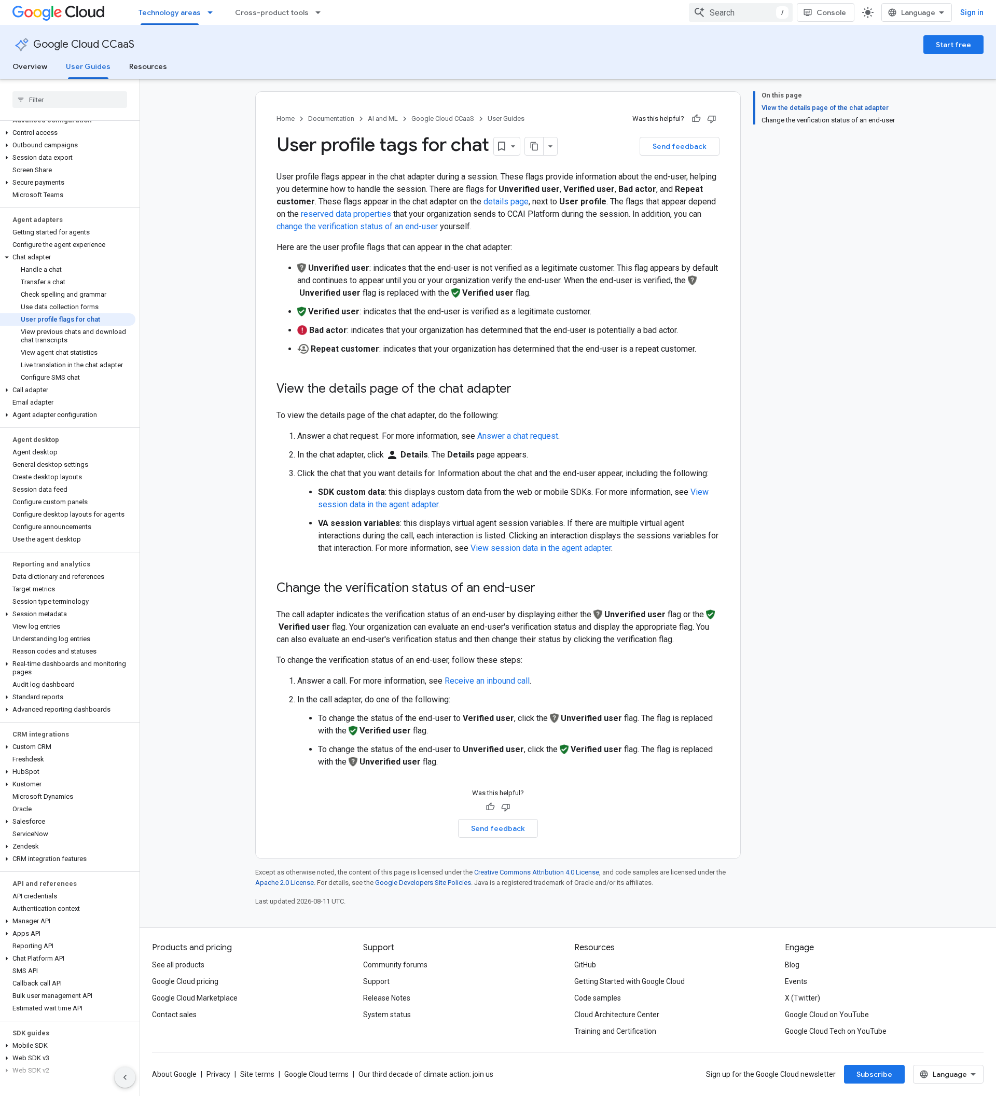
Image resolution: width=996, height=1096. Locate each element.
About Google (174, 1074)
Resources (148, 66)
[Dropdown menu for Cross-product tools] (321, 12)
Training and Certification (615, 1031)
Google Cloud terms (316, 1074)
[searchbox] (69, 99)
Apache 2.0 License (284, 882)
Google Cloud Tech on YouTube (836, 1031)
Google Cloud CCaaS (83, 44)
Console (831, 12)
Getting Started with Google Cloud (629, 981)
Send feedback (680, 146)
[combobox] (741, 12)
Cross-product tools (272, 12)
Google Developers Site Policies (423, 882)
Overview (29, 66)
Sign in (972, 12)
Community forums (395, 965)
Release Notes (386, 998)
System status (387, 1014)
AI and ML (383, 118)
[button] (67, 133)
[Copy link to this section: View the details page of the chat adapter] (521, 389)
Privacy (218, 1074)
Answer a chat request (517, 436)
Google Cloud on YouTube (827, 1014)
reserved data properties (346, 214)
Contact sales (174, 1014)
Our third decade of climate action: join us (425, 1074)
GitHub (585, 965)
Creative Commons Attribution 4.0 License (536, 872)
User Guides (88, 66)
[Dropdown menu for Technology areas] (213, 12)
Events (796, 981)
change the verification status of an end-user (357, 226)
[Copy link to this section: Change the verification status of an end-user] (545, 588)
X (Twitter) (802, 998)
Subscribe (874, 1074)
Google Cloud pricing (185, 981)
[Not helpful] (712, 119)
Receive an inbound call (487, 681)
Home (285, 118)
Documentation (331, 118)
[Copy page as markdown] (534, 146)
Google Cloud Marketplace (195, 998)
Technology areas (170, 12)
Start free (953, 44)
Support (376, 981)
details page (506, 201)
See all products (178, 965)
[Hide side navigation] (125, 1077)
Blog (792, 965)
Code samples (597, 998)
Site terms (257, 1074)
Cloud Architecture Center (616, 1014)
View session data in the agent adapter (541, 548)
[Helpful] (696, 119)
